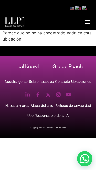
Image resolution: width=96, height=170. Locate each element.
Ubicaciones (81, 81)
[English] (72, 8)
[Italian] (78, 8)
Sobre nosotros (41, 81)
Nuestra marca (17, 105)
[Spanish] (86, 8)
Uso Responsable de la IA (48, 115)
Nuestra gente (16, 81)
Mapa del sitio (42, 105)
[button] (87, 22)
